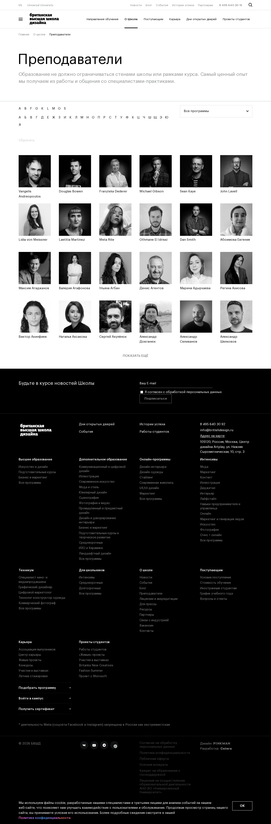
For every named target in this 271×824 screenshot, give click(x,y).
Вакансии (146, 625)
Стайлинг (146, 477)
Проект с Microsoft (93, 676)
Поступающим (153, 19)
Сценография (89, 497)
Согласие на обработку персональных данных (158, 744)
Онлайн (205, 513)
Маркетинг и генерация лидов (222, 519)
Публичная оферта (154, 758)
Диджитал (207, 488)
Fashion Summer (91, 670)
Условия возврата (154, 764)
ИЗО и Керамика (91, 548)
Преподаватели (151, 593)
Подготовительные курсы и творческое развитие (99, 535)
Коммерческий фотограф (37, 603)
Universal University (40, 5)
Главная (24, 34)
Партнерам (205, 5)
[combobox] (216, 111)
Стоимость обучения (215, 582)
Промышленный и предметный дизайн (101, 510)
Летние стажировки (33, 676)
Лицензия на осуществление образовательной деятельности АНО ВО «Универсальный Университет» (165, 786)
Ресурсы (146, 609)
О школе (39, 34)
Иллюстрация (89, 476)
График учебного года (216, 593)
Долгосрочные (90, 588)
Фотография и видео (94, 503)
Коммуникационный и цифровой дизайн (102, 469)
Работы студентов (154, 431)
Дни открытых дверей (201, 19)
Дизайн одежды (151, 472)
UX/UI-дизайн (149, 488)
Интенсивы (209, 459)
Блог (149, 5)
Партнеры (147, 614)
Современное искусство (97, 481)
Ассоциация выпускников (37, 649)
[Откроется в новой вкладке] (84, 745)
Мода (204, 466)
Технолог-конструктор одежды (42, 597)
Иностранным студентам (218, 588)
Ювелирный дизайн (93, 492)
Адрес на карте (212, 436)
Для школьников (92, 570)
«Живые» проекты (92, 654)
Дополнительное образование (103, 459)
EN (20, 5)
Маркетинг (147, 493)
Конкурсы (26, 665)
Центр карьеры (30, 654)
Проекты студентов (236, 19)
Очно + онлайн (211, 535)
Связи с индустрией (154, 620)
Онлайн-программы (155, 459)
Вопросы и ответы (213, 598)
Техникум (26, 570)
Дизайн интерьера (153, 466)
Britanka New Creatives (96, 665)
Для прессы (148, 604)
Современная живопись (157, 482)
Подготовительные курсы (37, 472)
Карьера (174, 19)
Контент (206, 477)
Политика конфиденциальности (165, 753)
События (162, 5)
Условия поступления (215, 577)
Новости (136, 5)
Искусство (208, 524)
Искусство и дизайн (33, 466)
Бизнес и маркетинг (33, 477)
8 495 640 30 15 (230, 5)
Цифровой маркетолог (35, 592)
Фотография (209, 529)
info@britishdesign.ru (216, 430)
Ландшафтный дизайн (95, 553)
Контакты (146, 630)
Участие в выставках (33, 670)
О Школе (131, 19)
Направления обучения (102, 19)
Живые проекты (30, 660)
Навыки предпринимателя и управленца (220, 506)
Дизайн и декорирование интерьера (97, 520)
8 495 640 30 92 (212, 424)
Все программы (30, 482)
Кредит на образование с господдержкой (160, 772)
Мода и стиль (89, 487)
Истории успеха (183, 5)
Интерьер (207, 493)
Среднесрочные (91, 542)
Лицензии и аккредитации (159, 598)
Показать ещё (135, 355)
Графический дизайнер (35, 587)
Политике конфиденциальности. (45, 818)
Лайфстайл (208, 498)
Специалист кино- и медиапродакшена (33, 579)
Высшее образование (35, 459)
